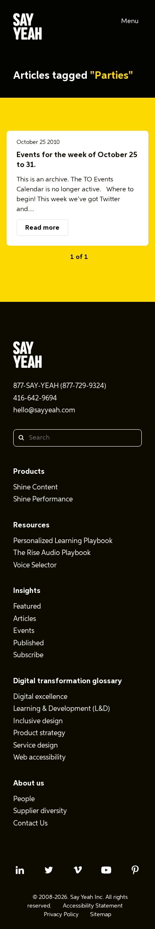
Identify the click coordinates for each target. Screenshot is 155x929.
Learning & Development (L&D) (61, 709)
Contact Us (30, 823)
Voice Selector (35, 565)
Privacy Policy (61, 914)
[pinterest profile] (135, 870)
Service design (35, 745)
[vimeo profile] (77, 870)
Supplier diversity (40, 811)
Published (28, 643)
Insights (27, 591)
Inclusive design (38, 721)
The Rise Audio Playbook (52, 553)
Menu (129, 21)
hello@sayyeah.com (44, 410)
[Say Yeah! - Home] (27, 28)
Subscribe (28, 655)
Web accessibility (39, 757)
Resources (31, 525)
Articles (24, 619)
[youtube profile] (106, 870)
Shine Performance (43, 499)
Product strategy (39, 733)
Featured (27, 606)
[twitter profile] (48, 870)
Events (23, 631)
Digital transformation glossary (67, 681)
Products (29, 471)
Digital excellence (40, 697)
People (24, 799)
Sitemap (100, 914)
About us (28, 783)
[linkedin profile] (19, 870)
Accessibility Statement (93, 906)
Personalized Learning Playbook (62, 541)
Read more (42, 228)
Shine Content (35, 487)
